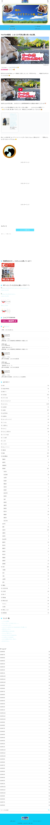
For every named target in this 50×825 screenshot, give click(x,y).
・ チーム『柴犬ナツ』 (6, 633)
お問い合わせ (12, 821)
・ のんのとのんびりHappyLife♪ (9, 635)
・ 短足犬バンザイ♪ (6, 629)
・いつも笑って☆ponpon (7, 637)
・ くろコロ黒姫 (5, 621)
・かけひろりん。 (5, 641)
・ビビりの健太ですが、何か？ (8, 639)
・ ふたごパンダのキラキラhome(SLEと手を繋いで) (14, 627)
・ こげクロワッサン (6, 625)
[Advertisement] (25, 171)
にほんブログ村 (5, 290)
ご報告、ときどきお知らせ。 (7, 329)
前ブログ (6, 326)
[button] (49, 810)
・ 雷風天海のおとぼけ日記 (7, 631)
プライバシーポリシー (37, 821)
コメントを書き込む (25, 230)
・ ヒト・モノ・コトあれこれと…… (10, 623)
